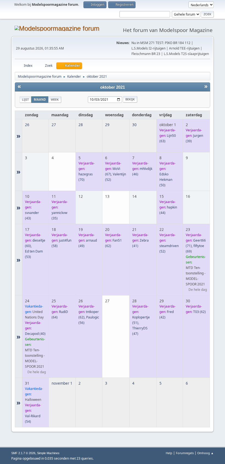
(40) (35, 333)
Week (55, 99)
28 (80, 124)
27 (54, 124)
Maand (40, 99)
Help (169, 453)
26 (27, 124)
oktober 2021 (112, 87)
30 (134, 124)
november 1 (62, 383)
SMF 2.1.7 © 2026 (23, 453)
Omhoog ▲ (205, 453)
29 (107, 124)
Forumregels (185, 453)
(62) (199, 311)
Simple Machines (48, 453)
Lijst (25, 99)
